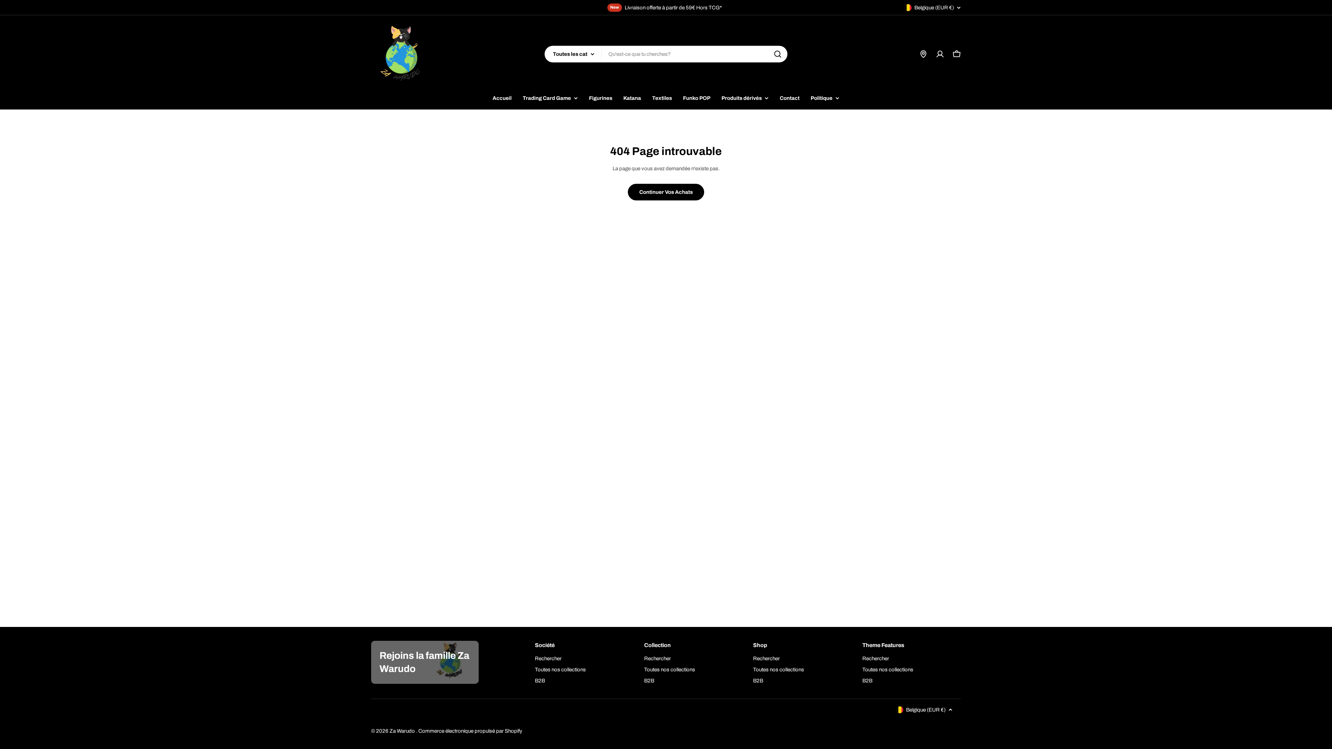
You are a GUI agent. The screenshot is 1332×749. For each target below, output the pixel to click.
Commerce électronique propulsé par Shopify (470, 731)
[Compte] (940, 54)
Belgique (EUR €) (934, 7)
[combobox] (666, 54)
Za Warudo (403, 731)
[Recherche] (778, 54)
